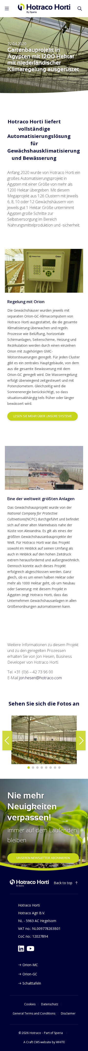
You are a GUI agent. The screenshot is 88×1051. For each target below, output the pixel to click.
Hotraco (35, 1033)
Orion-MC (30, 964)
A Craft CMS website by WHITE (44, 1042)
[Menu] (7, 8)
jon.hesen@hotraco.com (40, 677)
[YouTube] (30, 948)
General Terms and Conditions (34, 1013)
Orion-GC (29, 974)
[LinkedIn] (21, 948)
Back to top (63, 882)
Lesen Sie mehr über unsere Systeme (42, 416)
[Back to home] (29, 883)
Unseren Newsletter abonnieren (43, 858)
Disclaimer (68, 1013)
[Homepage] (44, 8)
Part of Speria (53, 1033)
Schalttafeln (31, 983)
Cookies (29, 1004)
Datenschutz (49, 1004)
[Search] (80, 8)
